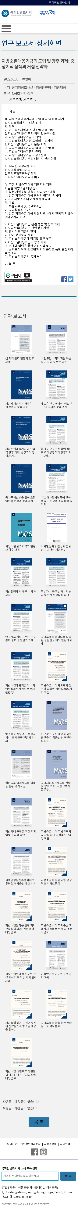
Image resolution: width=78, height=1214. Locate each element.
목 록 (39, 1122)
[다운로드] (29, 99)
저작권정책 (50, 1144)
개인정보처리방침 (30, 1144)
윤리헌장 (12, 1144)
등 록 (68, 1176)
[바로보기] (15, 99)
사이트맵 (65, 1144)
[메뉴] (6, 28)
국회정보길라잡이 (59, 2)
